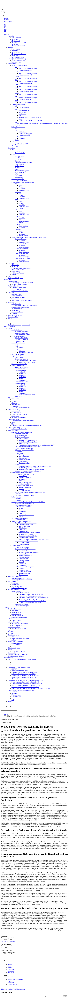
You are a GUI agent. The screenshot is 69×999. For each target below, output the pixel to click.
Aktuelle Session (16, 304)
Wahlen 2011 (22, 377)
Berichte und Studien (17, 586)
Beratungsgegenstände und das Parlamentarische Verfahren (28, 502)
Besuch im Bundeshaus (14, 609)
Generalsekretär (16, 411)
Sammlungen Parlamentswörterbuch (22, 580)
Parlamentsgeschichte (14, 427)
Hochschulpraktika (17, 643)
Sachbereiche (22, 114)
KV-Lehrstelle (16, 644)
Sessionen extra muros (21, 359)
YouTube (16, 989)
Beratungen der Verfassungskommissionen (31, 596)
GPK (16, 109)
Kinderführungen (16, 614)
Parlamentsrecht (16, 591)
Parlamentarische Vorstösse (26, 537)
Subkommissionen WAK (26, 91)
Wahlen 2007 (22, 375)
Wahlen (10, 318)
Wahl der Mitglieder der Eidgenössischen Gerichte (33, 469)
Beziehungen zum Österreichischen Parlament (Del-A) (27, 683)
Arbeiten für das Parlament (19, 414)
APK (16, 80)
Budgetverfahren (23, 438)
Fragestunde (22, 510)
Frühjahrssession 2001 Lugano (27, 360)
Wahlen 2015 (22, 378)
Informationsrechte (24, 557)
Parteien (14, 274)
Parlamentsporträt (13, 430)
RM (5, 29)
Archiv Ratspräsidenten (18, 336)
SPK (16, 101)
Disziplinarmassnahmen (25, 555)
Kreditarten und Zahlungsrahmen (28, 442)
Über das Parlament (9, 326)
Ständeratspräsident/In (25, 490)
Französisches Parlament (22, 244)
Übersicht (14, 313)
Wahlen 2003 (22, 373)
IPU (16, 209)
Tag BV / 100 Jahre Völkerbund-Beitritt (30, 602)
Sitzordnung (15, 44)
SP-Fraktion (15, 266)
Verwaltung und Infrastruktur (20, 518)
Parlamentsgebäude (13, 419)
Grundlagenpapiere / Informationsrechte (30, 117)
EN (5, 31)
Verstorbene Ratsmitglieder (19, 364)
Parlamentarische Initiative (26, 515)
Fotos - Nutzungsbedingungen (20, 638)
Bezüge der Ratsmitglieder (15, 278)
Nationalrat (11, 36)
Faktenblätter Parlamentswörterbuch (22, 578)
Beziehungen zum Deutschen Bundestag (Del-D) (25, 682)
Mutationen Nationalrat (18, 46)
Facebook (10, 989)
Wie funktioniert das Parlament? (17, 589)
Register (10, 701)
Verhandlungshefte (17, 625)
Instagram (22, 989)
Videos (21, 208)
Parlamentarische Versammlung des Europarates (25, 675)
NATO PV (18, 216)
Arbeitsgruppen (23, 112)
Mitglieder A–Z (16, 41)
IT (5, 27)
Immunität (21, 568)
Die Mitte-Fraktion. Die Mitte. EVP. (22, 268)
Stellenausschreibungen (25, 133)
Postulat (21, 516)
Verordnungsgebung (24, 463)
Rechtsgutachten (19, 166)
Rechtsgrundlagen (24, 190)
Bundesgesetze (23, 455)
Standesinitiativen (24, 544)
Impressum (11, 971)
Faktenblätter (15, 584)
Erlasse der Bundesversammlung (24, 503)
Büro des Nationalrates (25, 477)
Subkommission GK (24, 135)
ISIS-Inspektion (19, 164)
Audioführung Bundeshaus (19, 617)
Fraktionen (11, 263)
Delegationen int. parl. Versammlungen (23, 182)
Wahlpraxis (18, 396)
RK (16, 67)
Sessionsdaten (15, 310)
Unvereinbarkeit (23, 575)
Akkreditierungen (16, 620)
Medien (10, 618)
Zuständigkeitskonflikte (21, 433)
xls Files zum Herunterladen (19, 284)
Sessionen (11, 302)
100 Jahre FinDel (20, 153)
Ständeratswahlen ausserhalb (27, 394)
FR (5, 26)
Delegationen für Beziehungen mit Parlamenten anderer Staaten (29, 237)
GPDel (13, 154)
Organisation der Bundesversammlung (22, 472)
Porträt (20, 185)
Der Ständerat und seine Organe (24, 485)
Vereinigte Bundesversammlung (17, 59)
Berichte (21, 115)
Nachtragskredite (23, 443)
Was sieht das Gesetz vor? (26, 352)
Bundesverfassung (24, 456)
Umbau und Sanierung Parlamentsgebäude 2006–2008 (27, 425)
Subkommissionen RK (25, 70)
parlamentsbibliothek (14, 627)
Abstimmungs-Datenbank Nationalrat (22, 282)
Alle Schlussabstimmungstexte (20, 307)
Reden (10, 649)
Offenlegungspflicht (24, 573)
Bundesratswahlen (20, 369)
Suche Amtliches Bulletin (15, 315)
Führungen (15, 610)
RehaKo (17, 349)
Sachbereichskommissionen (19, 65)
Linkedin (4, 989)
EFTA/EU (18, 192)
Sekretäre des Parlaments (19, 417)
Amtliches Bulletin (13, 286)
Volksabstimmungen (13, 622)
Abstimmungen (12, 281)
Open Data (15, 406)
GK (16, 130)
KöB (16, 344)
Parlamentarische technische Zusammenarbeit (21, 690)
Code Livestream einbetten (22, 407)
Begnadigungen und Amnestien (24, 448)
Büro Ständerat (16, 49)
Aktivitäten (22, 188)
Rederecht (21, 562)
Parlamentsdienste (13, 409)
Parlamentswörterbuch (14, 576)
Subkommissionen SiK (25, 99)
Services (6, 607)
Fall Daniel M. (19, 158)
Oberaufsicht (18, 451)
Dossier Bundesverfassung (22, 593)
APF (16, 183)
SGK (16, 71)
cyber (16, 174)
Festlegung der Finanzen (22, 437)
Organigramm (15, 416)
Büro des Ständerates (25, 487)
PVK (13, 141)
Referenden (22, 529)
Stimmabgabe (22, 565)
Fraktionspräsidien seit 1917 (23, 334)
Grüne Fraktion (16, 271)
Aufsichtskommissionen (18, 104)
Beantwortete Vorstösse (18, 297)
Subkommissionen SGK (25, 75)
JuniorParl (11, 982)
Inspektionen (18, 175)
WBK (17, 93)
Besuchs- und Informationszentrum (18, 654)
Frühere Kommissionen (18, 343)
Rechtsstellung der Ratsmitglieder (24, 567)
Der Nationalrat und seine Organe (24, 474)
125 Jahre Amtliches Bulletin (20, 291)
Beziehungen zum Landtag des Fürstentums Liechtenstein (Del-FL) (31, 688)
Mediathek (11, 636)
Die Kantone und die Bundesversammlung (27, 541)
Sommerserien (12, 653)
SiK (16, 96)
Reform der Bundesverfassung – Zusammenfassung (33, 597)
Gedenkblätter (19, 357)
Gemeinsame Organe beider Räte (24, 495)
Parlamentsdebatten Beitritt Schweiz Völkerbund (32, 601)
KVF (16, 84)
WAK (16, 88)
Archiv (10, 328)
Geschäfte (14, 401)
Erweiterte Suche (16, 62)
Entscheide (22, 351)
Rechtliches (11, 972)
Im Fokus (10, 631)
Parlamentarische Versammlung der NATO (24, 677)
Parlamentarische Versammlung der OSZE (23, 674)
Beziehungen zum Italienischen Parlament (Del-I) (25, 687)
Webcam (14, 640)
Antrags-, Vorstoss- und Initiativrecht (29, 552)
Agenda (10, 967)
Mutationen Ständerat (18, 57)
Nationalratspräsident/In (25, 482)
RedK (17, 140)
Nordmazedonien (16, 695)
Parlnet (6, 18)
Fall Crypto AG (19, 156)
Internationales (8, 657)
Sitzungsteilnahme (24, 560)
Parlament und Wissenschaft (19, 429)
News (9, 630)
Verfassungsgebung (24, 459)
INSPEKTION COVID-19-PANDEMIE (30, 120)
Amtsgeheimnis (23, 550)
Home (6, 714)
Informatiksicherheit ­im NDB (23, 162)
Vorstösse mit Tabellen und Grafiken (22, 300)
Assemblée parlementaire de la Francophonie (24, 672)
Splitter (14, 422)
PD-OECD (15, 679)
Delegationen (11, 148)
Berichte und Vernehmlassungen (28, 68)
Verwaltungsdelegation (18, 179)
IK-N (16, 136)
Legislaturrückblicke (17, 356)
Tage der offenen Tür (18, 615)
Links (20, 119)
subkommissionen (24, 110)
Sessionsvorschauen (17, 312)
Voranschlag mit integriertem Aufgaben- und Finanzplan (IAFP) (37, 445)
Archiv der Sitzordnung (21, 331)
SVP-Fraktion (15, 265)
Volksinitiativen (23, 531)
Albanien (14, 692)
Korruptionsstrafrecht (25, 571)
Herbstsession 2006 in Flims (27, 362)
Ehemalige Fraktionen (21, 333)
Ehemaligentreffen (20, 341)
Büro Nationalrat (16, 37)
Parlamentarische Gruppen (19, 588)
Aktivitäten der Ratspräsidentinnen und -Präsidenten (22, 659)
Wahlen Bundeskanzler (21, 367)
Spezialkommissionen (18, 145)
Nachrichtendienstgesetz (22, 171)
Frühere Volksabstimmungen (20, 623)
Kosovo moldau (16, 696)
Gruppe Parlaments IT (21, 180)
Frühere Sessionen (17, 308)
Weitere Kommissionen (18, 127)
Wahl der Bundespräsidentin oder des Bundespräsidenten (35, 466)
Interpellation (22, 511)
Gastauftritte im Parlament (19, 651)
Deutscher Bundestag (21, 239)
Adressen (10, 276)
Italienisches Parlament (21, 248)
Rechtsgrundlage (23, 226)
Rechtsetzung (19, 453)
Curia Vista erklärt (17, 295)
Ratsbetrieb (7, 279)
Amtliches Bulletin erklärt (19, 287)
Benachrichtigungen (13, 635)
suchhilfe (10, 633)
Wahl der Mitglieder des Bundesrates (29, 468)
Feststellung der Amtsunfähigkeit (28, 536)
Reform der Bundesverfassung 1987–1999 (31, 594)
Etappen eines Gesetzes (21, 604)
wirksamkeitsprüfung (21, 435)
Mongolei (14, 693)
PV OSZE (18, 229)
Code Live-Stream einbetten (16, 656)
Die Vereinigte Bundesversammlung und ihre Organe (30, 492)
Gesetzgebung (23, 458)
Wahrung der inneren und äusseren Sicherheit (28, 471)
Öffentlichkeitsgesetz (14, 648)
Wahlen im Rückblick (18, 365)
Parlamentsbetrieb (17, 497)
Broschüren (15, 583)
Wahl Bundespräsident (21, 382)
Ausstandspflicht (23, 554)
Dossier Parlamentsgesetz (22, 605)
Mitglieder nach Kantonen (19, 42)
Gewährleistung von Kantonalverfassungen (27, 446)
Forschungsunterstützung (19, 628)
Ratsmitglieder (16, 545)
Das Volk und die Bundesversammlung (26, 523)
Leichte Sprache (8, 21)
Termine (21, 187)
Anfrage (21, 508)
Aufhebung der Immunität (26, 534)
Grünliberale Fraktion (18, 273)
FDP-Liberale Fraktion (18, 270)
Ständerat (10, 47)
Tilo (13, 424)
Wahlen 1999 (22, 372)
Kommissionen (12, 63)
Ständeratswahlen (20, 383)
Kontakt (6, 19)
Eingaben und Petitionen (26, 524)
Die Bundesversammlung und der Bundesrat (27, 532)
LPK (16, 146)
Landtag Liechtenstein (21, 253)
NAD (16, 346)
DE (5, 24)
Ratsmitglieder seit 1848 (18, 60)
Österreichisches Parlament (22, 258)
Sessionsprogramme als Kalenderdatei (26, 305)
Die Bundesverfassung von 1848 (28, 599)
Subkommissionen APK (25, 83)
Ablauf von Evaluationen (22, 143)
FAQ (13, 700)
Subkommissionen (24, 107)
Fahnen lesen (15, 299)
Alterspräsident (23, 476)
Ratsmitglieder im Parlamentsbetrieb (25, 549)
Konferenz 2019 (19, 167)
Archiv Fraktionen (17, 330)
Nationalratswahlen (20, 370)
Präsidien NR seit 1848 (21, 338)
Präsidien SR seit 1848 (21, 339)
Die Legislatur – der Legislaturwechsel (19, 325)
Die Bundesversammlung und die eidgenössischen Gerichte (32, 539)
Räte (13, 399)
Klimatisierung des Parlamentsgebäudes (23, 420)
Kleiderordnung (23, 558)
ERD (16, 200)
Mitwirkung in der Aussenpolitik (24, 450)
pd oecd (17, 224)
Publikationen (23, 132)
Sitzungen (14, 403)
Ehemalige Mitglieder (18, 354)
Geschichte (18, 289)
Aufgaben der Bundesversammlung (22, 432)
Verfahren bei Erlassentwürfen (23, 505)
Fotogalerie (11, 969)
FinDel (13, 149)
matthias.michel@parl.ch (8, 941)
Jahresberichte (19, 177)
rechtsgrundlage (23, 235)
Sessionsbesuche (16, 612)
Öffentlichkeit (23, 528)
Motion (21, 513)
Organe (6, 34)
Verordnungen (23, 461)
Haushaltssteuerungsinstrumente (28, 440)
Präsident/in (15, 39)
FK (16, 106)
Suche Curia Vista (13, 317)
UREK (17, 76)
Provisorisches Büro (24, 484)
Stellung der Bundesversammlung (21, 521)
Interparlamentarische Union (20, 670)
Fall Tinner (18, 159)
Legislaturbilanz (16, 404)
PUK (16, 122)
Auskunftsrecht (19, 172)
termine (21, 222)
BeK (16, 128)
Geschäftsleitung (16, 412)
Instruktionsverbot (24, 570)
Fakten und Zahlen (13, 398)
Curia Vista (11, 292)
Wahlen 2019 (22, 380)
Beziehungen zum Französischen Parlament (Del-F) (26, 685)
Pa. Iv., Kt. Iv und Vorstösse (23, 506)
